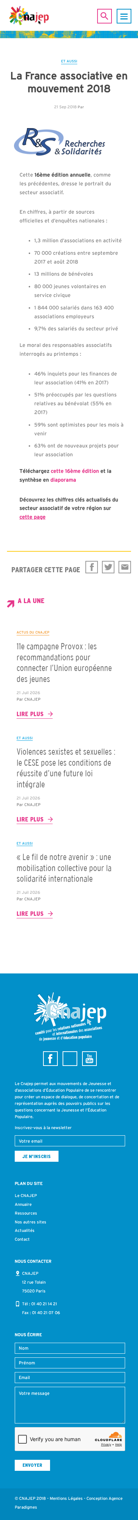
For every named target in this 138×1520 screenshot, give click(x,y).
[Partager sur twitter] (108, 567)
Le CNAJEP (26, 1195)
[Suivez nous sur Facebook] (50, 1058)
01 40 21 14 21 (44, 1304)
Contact (22, 1239)
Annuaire (23, 1204)
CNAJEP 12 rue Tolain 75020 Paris (34, 1282)
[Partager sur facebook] (91, 567)
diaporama (63, 480)
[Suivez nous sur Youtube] (89, 1058)
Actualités (25, 1230)
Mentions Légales (66, 1498)
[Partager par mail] (124, 567)
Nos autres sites (30, 1222)
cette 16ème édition (75, 471)
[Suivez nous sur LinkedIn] (70, 1058)
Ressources (26, 1213)
